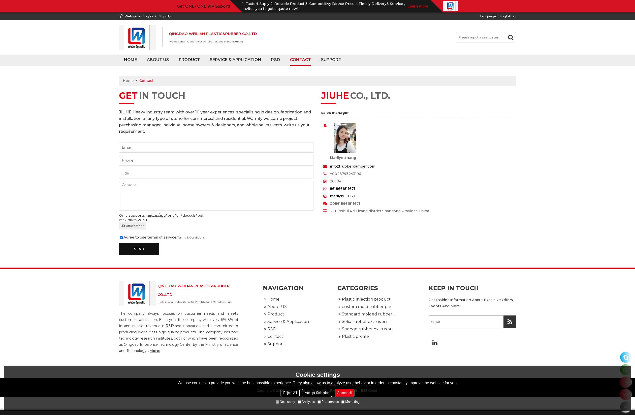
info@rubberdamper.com (352, 166)
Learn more (418, 6)
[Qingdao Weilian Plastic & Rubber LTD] (137, 37)
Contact (300, 59)
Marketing (352, 402)
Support (331, 59)
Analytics (308, 402)
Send (139, 249)
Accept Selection (317, 393)
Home (130, 59)
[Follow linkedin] (435, 342)
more (154, 350)
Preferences (330, 402)
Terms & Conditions (191, 237)
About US (158, 59)
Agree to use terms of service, (164, 237)
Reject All (290, 393)
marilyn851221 (342, 196)
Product (189, 59)
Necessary (287, 402)
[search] (511, 37)
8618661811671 (342, 188)
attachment (135, 226)
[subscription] (510, 321)
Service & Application (235, 59)
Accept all (344, 393)
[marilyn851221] (625, 357)
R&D (275, 59)
